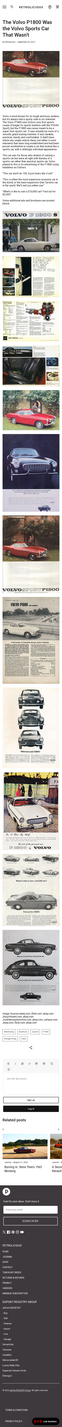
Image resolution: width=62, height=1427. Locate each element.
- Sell (5, 1318)
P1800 (46, 1032)
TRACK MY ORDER (12, 1272)
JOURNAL (7, 1257)
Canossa (7, 1349)
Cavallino (7, 1355)
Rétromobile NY (10, 1360)
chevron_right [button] (59, 1129)
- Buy (5, 1313)
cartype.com (51, 1019)
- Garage (7, 1339)
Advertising (9, 1032)
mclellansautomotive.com (17, 1019)
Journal (35, 1032)
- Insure (6, 1328)
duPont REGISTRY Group (20, 1390)
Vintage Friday (10, 1039)
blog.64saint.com (12, 1016)
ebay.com (25, 1013)
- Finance (7, 1323)
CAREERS (7, 1288)
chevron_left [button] (3, 1129)
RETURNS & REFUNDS (13, 1277)
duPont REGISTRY (12, 1308)
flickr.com (36, 1013)
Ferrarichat (8, 1344)
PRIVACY (7, 1283)
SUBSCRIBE (30, 1221)
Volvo (23, 1039)
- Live (5, 1334)
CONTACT (8, 1267)
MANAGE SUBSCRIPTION (15, 1293)
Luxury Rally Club (11, 1365)
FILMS (6, 1251)
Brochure (23, 1032)
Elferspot (7, 1376)
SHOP (5, 1262)
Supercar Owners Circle (14, 1370)
